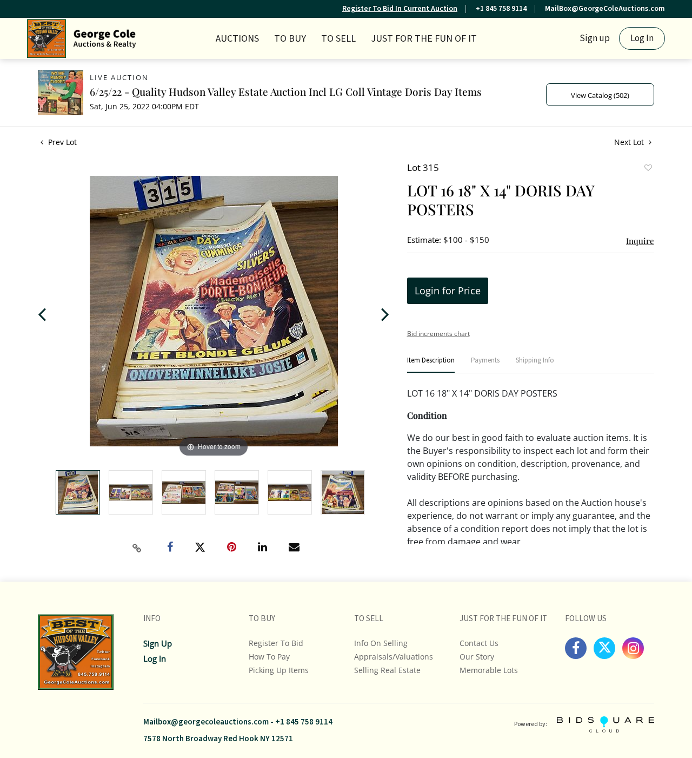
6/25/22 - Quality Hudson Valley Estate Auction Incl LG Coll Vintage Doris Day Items (286, 91)
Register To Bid (276, 643)
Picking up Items (279, 670)
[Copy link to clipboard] (137, 548)
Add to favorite (647, 168)
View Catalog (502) (600, 95)
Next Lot (630, 142)
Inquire (640, 240)
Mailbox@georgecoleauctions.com (206, 722)
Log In (642, 38)
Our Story (477, 656)
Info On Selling (381, 643)
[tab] (431, 365)
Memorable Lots (489, 670)
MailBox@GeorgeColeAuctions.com (605, 8)
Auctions (237, 38)
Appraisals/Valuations (393, 656)
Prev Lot (61, 142)
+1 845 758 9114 (501, 8)
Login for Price (448, 290)
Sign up (595, 38)
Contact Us (479, 643)
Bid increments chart (438, 333)
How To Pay (269, 656)
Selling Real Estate (387, 670)
